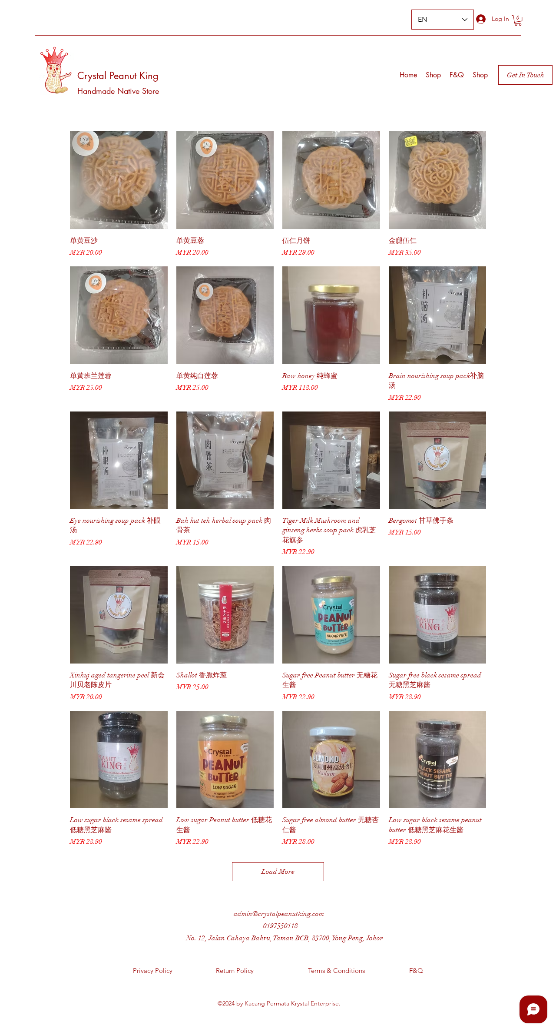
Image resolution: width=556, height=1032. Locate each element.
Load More (278, 871)
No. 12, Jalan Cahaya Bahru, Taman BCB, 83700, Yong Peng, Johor (284, 938)
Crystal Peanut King (118, 76)
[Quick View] (119, 180)
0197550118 (280, 926)
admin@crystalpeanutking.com (279, 913)
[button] (518, 20)
